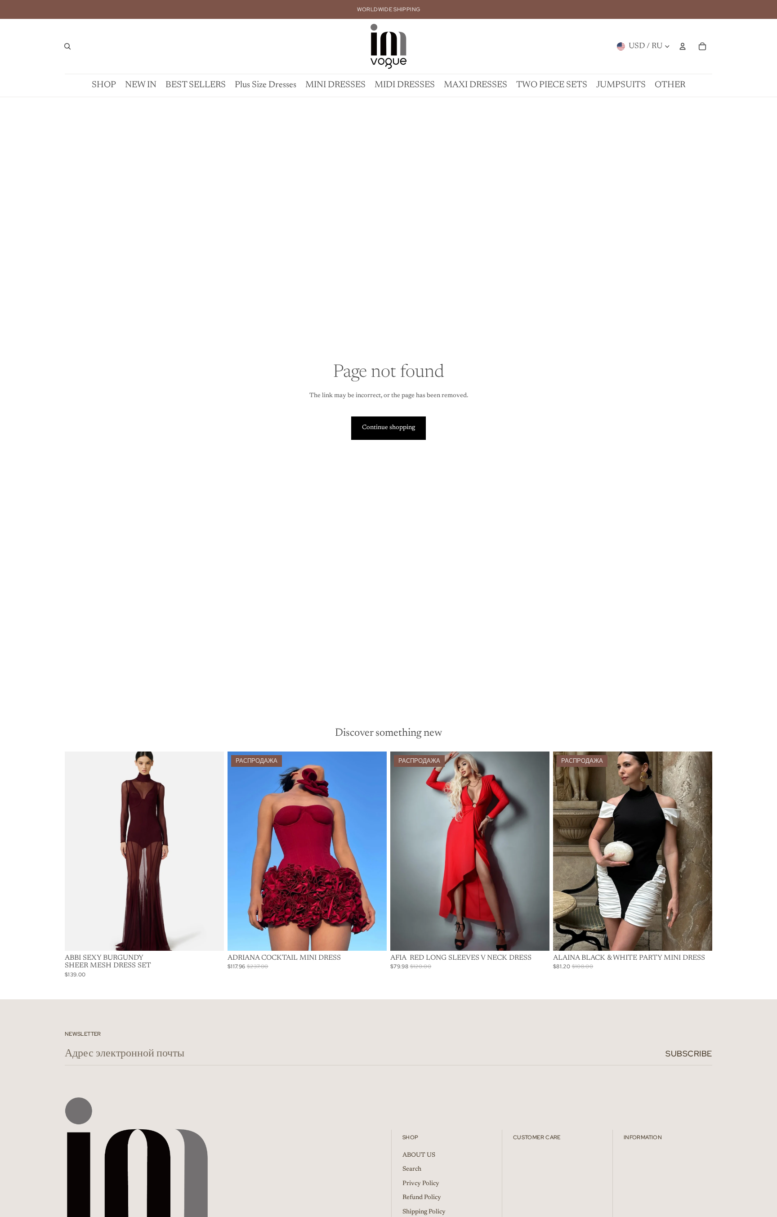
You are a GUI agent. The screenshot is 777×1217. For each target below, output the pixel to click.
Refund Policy (421, 1198)
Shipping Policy (424, 1212)
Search (411, 1169)
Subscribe (688, 1053)
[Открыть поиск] (67, 46)
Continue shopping (388, 428)
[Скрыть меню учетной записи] (682, 46)
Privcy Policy (420, 1184)
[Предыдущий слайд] (78, 851)
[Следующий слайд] (210, 851)
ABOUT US (418, 1155)
